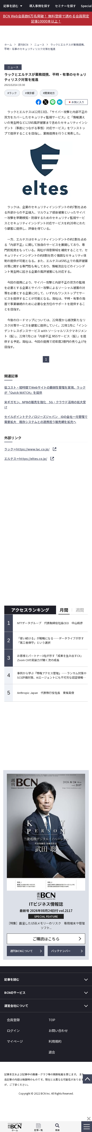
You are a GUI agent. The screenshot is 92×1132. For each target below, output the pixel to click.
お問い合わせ (58, 1030)
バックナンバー (61, 951)
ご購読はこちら (46, 938)
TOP (52, 1019)
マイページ (15, 1041)
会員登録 (13, 1019)
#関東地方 (49, 93)
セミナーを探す (65, 6)
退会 (52, 1052)
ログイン (13, 1030)
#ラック (12, 93)
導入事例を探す (39, 6)
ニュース (39, 44)
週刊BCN (23, 44)
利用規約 (55, 1041)
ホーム (8, 44)
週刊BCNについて (21, 951)
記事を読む (10, 6)
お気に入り (77, 102)
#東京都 (29, 93)
